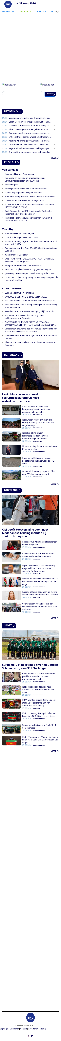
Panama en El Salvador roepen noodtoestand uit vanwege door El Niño (38, 467)
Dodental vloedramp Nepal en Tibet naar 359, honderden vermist (38, 479)
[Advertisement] (30, 888)
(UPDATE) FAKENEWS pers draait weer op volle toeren (30, 279)
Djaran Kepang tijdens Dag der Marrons (23, 199)
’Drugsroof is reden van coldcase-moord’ (23, 271)
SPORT (8, 631)
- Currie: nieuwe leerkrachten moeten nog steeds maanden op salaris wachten (26, 139)
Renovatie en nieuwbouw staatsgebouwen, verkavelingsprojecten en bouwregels (25, 186)
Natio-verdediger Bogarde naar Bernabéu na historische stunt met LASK (38, 696)
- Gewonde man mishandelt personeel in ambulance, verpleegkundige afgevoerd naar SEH (26, 150)
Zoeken (8, 100)
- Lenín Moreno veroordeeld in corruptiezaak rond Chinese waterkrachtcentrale (26, 128)
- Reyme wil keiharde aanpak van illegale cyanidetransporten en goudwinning (26, 154)
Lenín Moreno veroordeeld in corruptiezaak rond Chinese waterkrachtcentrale (21, 404)
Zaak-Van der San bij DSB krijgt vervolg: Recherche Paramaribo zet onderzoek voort (28, 219)
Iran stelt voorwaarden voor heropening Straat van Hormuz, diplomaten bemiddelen (36, 416)
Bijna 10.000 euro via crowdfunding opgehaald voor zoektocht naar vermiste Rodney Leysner (38, 574)
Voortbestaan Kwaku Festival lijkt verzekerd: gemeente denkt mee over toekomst (39, 613)
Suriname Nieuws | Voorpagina (19, 180)
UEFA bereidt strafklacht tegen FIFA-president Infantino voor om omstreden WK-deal (39, 683)
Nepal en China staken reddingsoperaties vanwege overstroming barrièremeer (35, 442)
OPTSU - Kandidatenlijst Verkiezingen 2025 (24, 206)
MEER (53, 12)
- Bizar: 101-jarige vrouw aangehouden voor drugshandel (26, 135)
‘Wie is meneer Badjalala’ (16, 261)
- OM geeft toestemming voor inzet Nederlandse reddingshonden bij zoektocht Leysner (26, 158)
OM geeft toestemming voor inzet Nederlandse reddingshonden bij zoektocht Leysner (25, 539)
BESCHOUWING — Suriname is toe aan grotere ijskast (30, 307)
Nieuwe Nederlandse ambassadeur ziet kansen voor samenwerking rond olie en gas (40, 588)
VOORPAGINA (8, 12)
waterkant (37, 565)
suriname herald (39, 458)
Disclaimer (14, 1035)
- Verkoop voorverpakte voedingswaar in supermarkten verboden (26, 124)
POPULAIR (41, 12)
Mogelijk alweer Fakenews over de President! (26, 195)
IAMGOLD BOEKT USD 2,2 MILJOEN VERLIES (26, 303)
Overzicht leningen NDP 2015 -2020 (21, 243)
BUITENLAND (11, 361)
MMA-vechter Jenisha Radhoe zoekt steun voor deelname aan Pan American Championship (38, 709)
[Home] (8, 4)
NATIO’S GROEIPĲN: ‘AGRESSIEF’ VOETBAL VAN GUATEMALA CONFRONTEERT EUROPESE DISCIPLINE (30, 330)
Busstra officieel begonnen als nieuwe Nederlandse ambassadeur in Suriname (40, 600)
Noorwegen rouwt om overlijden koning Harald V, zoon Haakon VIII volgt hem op (38, 429)
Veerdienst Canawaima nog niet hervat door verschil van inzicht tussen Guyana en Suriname (31, 336)
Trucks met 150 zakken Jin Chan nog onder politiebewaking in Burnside (24, 323)
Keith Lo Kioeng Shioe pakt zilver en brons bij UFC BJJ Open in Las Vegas (38, 721)
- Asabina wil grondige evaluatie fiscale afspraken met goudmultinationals (26, 147)
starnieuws (37, 421)
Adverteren (33, 1035)
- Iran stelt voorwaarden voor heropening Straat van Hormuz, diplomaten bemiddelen (26, 132)
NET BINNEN (25, 12)
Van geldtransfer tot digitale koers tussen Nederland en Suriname (38, 561)
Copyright (4, 1035)
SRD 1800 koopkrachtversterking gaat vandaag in (28, 275)
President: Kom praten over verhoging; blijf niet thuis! (29, 317)
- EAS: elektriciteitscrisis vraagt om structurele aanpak (26, 143)
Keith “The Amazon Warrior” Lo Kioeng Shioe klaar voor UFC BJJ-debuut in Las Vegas (40, 746)
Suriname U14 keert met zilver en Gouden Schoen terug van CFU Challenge (30, 672)
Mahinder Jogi (11, 191)
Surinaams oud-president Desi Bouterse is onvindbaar (30, 203)
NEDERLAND (11, 496)
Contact (23, 1035)
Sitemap (43, 1035)
